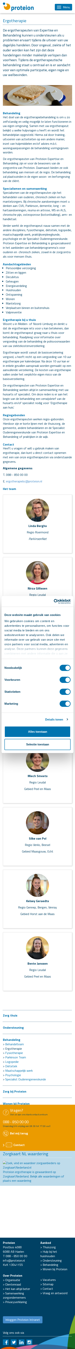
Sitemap (48, 1284)
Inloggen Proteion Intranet (22, 1319)
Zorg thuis (10, 1015)
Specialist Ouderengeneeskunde (25, 1079)
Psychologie (13, 1075)
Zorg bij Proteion (14, 1091)
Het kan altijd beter (17, 1288)
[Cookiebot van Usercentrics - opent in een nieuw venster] (54, 601)
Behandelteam (14, 1044)
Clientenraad (13, 1284)
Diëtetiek (11, 1066)
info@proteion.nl (14, 1260)
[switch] (65, 680)
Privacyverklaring (16, 1302)
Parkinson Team (15, 1057)
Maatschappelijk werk (19, 1070)
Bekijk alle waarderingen (45, 1176)
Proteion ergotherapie (17, 1172)
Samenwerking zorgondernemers (14, 1295)
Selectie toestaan (37, 744)
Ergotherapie (13, 1048)
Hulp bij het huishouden (48, 1253)
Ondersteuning (13, 1027)
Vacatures (49, 1279)
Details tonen (54, 719)
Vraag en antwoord (55, 1293)
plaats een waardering (17, 1180)
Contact (48, 1288)
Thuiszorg (49, 1247)
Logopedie (12, 1061)
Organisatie (12, 1280)
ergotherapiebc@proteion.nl (24, 481)
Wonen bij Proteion (16, 1103)
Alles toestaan (37, 731)
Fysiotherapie (14, 1052)
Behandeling (11, 1039)
